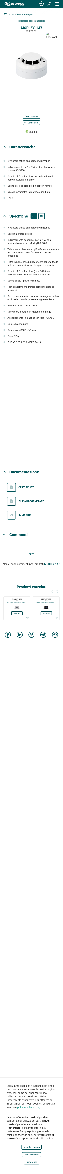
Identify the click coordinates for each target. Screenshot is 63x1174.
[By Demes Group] (14, 4)
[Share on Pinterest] (31, 635)
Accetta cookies (31, 1147)
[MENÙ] (57, 3)
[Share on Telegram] (43, 635)
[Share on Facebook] (8, 635)
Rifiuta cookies (31, 1154)
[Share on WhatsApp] (55, 635)
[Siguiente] (57, 591)
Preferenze (31, 1161)
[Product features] (34, 216)
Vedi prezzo (32, 116)
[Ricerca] (49, 3)
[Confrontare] (27, 617)
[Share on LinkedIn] (20, 635)
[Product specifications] (41, 216)
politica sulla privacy (29, 1107)
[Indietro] (52, 591)
